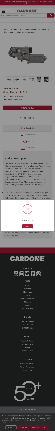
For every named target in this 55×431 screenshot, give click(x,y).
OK (27, 226)
